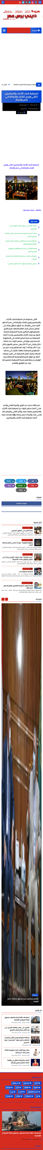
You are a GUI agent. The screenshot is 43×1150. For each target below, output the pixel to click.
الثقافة (27, 1087)
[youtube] (19, 2)
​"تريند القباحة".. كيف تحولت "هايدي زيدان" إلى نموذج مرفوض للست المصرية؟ (17, 558)
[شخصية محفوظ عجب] (38, 571)
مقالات (18, 1096)
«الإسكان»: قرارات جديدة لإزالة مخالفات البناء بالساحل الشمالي (21, 257)
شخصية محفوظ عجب (26, 571)
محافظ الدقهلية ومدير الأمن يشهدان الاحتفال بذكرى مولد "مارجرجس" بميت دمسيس (16, 1040)
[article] (22, 804)
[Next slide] (3, 599)
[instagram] (32, 2)
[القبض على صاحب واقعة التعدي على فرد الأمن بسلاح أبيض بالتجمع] (35, 1029)
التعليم (36, 1087)
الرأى (17, 1087)
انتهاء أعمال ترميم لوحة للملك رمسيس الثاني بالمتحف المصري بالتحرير (21, 235)
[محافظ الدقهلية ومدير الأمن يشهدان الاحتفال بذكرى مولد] (35, 1040)
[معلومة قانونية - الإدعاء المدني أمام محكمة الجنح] (38, 542)
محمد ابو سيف (36, 1139)
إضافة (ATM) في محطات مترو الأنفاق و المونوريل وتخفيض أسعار (22, 250)
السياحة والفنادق (33, 1091)
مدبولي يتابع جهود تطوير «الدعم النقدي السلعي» (22, 263)
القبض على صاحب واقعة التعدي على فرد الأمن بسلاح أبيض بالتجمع (16, 1028)
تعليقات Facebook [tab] (21, 503)
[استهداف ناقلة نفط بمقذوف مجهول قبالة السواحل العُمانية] (35, 1019)
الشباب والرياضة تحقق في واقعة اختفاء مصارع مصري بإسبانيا (18, 1061)
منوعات (8, 1096)
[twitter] (23, 2)
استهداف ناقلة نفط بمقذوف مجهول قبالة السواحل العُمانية (16, 1018)
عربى (12, 1091)
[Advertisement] (21, 60)
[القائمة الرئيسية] (4, 30)
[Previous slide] (6, 599)
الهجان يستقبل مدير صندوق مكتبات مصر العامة (23, 1000)
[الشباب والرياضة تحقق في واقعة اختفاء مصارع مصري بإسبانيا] (35, 1062)
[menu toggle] (40, 2)
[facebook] (35, 2)
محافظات (28, 1096)
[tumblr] (26, 2)
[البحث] (3, 2)
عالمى (21, 1091)
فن (37, 1096)
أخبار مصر (23, 108)
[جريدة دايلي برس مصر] (22, 14)
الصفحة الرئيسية (33, 108)
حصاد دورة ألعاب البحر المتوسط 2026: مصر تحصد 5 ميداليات (16, 1051)
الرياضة (9, 1087)
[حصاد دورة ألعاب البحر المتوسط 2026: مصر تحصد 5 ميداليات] (35, 1052)
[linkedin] (29, 2)
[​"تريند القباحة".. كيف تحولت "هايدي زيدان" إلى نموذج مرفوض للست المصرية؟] (38, 556)
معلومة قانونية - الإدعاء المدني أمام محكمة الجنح (17, 543)
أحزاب (36, 1083)
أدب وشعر (16, 1083)
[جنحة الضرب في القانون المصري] (38, 530)
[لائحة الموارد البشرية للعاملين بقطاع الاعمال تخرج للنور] (38, 585)
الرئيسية (34, 30)
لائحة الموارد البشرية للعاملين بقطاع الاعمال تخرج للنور (18, 586)
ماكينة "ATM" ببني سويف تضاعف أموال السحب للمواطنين (23, 227)
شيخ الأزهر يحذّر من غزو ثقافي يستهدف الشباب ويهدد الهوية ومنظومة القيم (21, 242)
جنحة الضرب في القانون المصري (22, 530)
